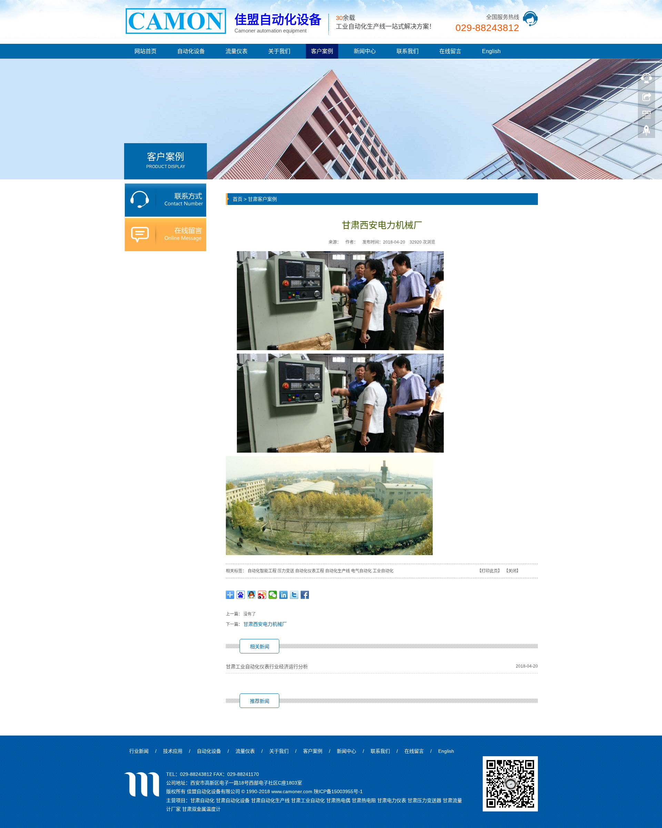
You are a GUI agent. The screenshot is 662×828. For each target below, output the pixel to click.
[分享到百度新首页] (241, 595)
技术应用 (172, 751)
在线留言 (450, 51)
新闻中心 (365, 51)
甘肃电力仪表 (391, 800)
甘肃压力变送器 (424, 800)
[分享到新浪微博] (262, 595)
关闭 (512, 571)
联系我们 (408, 51)
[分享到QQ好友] (251, 595)
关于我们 (279, 51)
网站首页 (145, 51)
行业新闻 (139, 751)
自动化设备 (191, 51)
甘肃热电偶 (338, 800)
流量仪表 (236, 51)
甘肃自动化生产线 (270, 800)
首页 (237, 199)
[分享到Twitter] (294, 595)
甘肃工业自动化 (308, 800)
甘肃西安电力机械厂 (265, 624)
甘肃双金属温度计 (201, 809)
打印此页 (489, 571)
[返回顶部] (646, 132)
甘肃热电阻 (364, 800)
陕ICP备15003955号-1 (338, 791)
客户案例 (322, 51)
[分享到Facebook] (305, 595)
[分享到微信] (273, 595)
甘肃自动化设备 (233, 800)
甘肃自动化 (202, 800)
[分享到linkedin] (283, 595)
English (491, 51)
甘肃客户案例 (262, 199)
